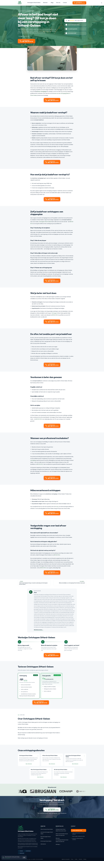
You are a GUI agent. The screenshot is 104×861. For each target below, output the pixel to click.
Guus (22, 36)
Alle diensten (43, 844)
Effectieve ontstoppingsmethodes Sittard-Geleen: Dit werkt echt (62, 840)
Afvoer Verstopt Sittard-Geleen (47, 829)
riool (57, 506)
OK (24, 857)
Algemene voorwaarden (66, 859)
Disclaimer (80, 859)
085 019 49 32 (55, 315)
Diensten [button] (45, 2)
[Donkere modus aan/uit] (101, 3)
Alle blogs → (58, 844)
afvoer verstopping (41, 91)
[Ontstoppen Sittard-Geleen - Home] (20, 2)
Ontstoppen (54, 313)
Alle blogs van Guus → (38, 629)
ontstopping (33, 460)
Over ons (58, 2)
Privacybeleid (7, 858)
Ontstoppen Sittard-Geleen (33, 2)
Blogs (52, 2)
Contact (65, 2)
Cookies (76, 859)
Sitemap (84, 859)
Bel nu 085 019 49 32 (77, 830)
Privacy (72, 859)
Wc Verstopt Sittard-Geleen (46, 841)
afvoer (38, 116)
